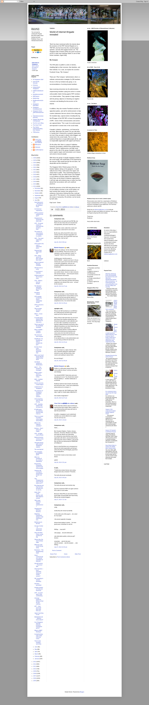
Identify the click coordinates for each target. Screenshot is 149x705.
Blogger (82, 692)
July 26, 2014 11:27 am (60, 286)
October (37, 193)
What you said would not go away (38, 546)
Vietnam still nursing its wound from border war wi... (38, 473)
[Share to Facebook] (62, 209)
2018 (34, 176)
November (38, 190)
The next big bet (38, 449)
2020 (34, 172)
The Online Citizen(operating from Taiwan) (37, 129)
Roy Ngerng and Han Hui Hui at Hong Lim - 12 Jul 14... (39, 488)
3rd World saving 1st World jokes (38, 363)
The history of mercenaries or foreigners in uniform (38, 234)
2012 (34, 664)
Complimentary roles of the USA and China (38, 636)
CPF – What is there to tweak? (38, 282)
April (36, 651)
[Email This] (56, 209)
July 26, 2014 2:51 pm (60, 462)
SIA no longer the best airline (38, 310)
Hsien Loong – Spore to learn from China (38, 375)
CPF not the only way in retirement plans (39, 246)
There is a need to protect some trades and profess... (38, 418)
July (36, 200)
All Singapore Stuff (38, 79)
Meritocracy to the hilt (38, 522)
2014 (34, 186)
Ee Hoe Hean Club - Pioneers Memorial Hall (38, 350)
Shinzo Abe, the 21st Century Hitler (38, 541)
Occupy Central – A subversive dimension (38, 528)
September (38, 195)
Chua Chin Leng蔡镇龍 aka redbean (64, 403)
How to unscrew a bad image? (39, 383)
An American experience (38, 209)
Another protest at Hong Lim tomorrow (38, 589)
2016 (34, 181)
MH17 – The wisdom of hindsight (38, 369)
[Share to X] (60, 209)
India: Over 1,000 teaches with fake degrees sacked (38, 495)
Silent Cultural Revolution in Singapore (35, 67)
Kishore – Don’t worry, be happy (38, 430)
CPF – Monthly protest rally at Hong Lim (38, 406)
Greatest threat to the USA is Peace (111, 356)
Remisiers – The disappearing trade (38, 551)
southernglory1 (39, 150)
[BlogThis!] (58, 209)
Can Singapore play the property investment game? (38, 625)
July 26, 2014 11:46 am (60, 360)
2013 (34, 661)
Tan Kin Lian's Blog (38, 123)
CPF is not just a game (38, 305)
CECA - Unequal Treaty (115, 373)
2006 (34, 678)
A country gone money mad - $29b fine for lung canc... (38, 320)
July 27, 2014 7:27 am (60, 499)
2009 (34, 671)
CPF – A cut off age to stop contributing (38, 594)
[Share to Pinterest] (64, 209)
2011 (34, 666)
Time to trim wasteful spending (37, 642)
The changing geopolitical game (38, 453)
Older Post (78, 554)
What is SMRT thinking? (38, 631)
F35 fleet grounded (37, 584)
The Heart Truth (37, 125)
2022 (34, 167)
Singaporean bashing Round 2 (38, 510)
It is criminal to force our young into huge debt (111, 393)
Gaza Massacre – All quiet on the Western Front (38, 204)
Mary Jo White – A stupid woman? (38, 331)
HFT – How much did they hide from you (37, 608)
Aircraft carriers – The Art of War (38, 565)
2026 (34, 158)
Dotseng (35, 85)
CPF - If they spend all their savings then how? (38, 258)
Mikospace (38, 144)
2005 (34, 680)
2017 (34, 179)
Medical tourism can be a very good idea (38, 439)
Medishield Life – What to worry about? (38, 618)
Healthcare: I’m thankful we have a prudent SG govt (38, 341)
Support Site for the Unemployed (38, 120)
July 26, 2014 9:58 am (60, 242)
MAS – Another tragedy (38, 380)
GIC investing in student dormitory (38, 580)
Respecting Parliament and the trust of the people (38, 466)
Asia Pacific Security (36, 82)
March (36, 654)
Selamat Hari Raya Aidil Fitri (38, 252)
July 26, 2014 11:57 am (60, 398)
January (37, 658)
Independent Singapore (36, 88)
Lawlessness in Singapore (38, 387)
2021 (34, 169)
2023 (34, 165)
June (36, 647)
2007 (34, 676)
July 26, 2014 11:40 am (60, 342)
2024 (34, 162)
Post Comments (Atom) (63, 557)
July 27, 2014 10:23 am (60, 547)
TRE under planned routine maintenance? (38, 503)
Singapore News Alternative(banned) (38, 112)
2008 (34, 673)
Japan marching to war (38, 613)
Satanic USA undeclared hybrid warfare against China (111, 411)
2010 (34, 669)
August (37, 198)
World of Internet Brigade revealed (38, 264)
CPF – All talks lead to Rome (38, 434)
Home (65, 554)
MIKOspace (36, 96)
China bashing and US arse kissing (38, 400)
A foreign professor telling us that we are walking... (38, 601)
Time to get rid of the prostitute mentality (39, 326)
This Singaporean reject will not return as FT (38, 481)
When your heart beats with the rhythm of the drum (39, 357)
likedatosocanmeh (38, 94)
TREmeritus (36, 132)
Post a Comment (56, 550)
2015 (34, 184)
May (36, 649)
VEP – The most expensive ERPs (38, 240)
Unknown (37, 147)
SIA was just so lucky (38, 268)
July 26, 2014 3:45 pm (60, 477)
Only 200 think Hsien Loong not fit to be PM (38, 535)
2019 (34, 174)
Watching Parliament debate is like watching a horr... (38, 517)
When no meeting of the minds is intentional (38, 459)
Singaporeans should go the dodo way (38, 219)
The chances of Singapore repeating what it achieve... (38, 393)
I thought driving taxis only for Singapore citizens (38, 445)
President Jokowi (37, 293)
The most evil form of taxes (38, 335)
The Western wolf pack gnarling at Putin (38, 288)
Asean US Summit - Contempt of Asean (111, 431)
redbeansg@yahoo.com (100, 209)
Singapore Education (36, 104)
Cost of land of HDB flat (38, 272)
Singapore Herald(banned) (37, 108)
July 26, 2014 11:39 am (60, 303)
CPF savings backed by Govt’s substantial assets (38, 299)
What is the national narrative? (38, 424)
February (37, 656)
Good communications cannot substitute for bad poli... (38, 558)
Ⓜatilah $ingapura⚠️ (60, 247)
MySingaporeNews (56, 9)
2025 (34, 160)
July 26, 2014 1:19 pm (60, 420)
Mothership (36, 98)
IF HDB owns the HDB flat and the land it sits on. (38, 412)
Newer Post (53, 554)
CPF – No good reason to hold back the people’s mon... (38, 226)
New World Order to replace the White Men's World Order (111, 447)
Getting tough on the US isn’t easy (39, 277)
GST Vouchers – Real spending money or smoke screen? (38, 572)
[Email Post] (51, 209)
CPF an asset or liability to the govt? (38, 214)
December (38, 188)
